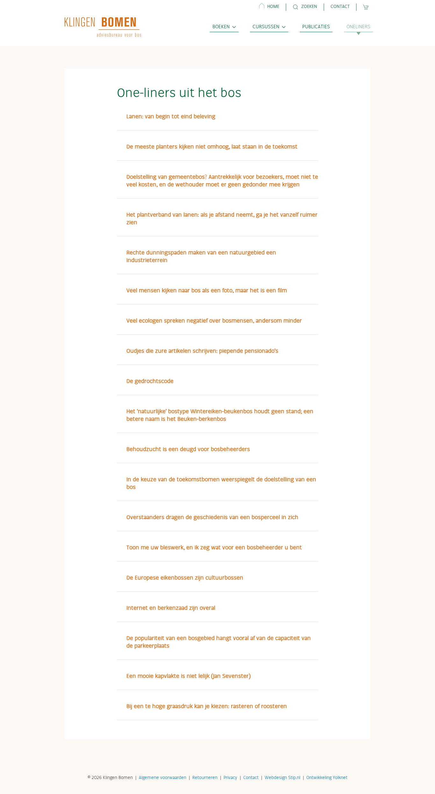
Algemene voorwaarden (162, 778)
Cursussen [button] (266, 27)
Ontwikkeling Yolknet (326, 778)
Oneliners (358, 27)
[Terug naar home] (103, 27)
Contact (340, 6)
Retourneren (205, 778)
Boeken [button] (221, 27)
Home (273, 6)
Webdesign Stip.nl (282, 778)
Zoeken (309, 6)
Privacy (230, 778)
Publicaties (316, 27)
